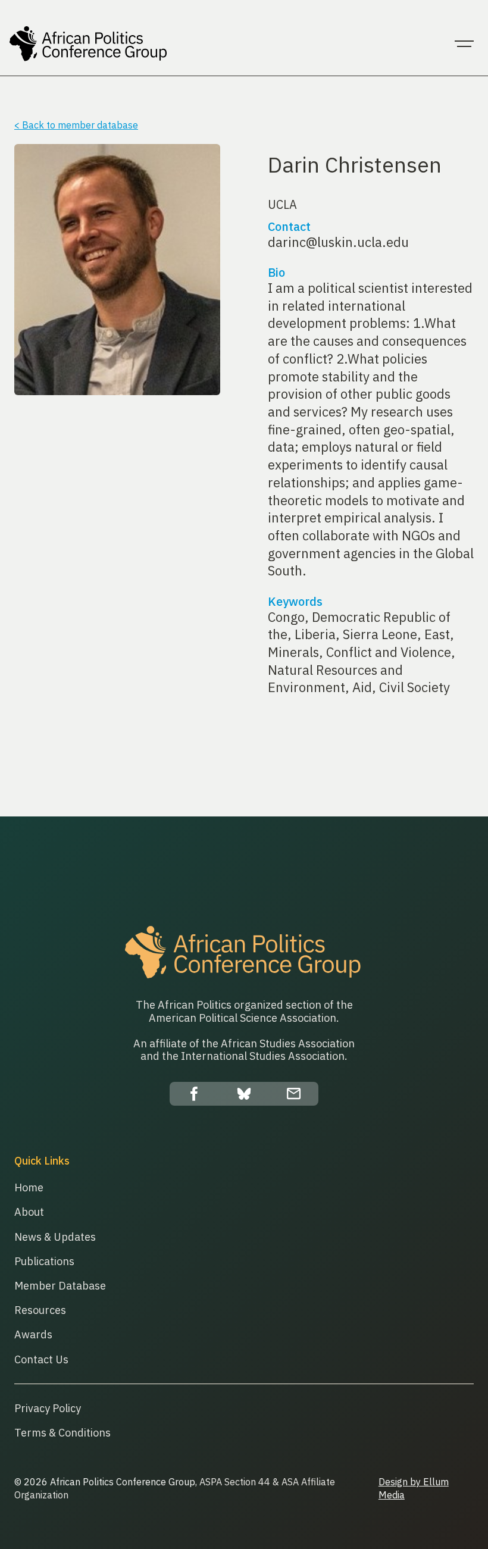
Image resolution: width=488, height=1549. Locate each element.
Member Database (60, 1286)
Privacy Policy (47, 1408)
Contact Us (41, 1359)
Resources (40, 1310)
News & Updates (55, 1237)
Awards (33, 1334)
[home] (89, 44)
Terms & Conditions (62, 1433)
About (29, 1212)
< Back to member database (76, 125)
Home (28, 1187)
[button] (464, 44)
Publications (44, 1261)
